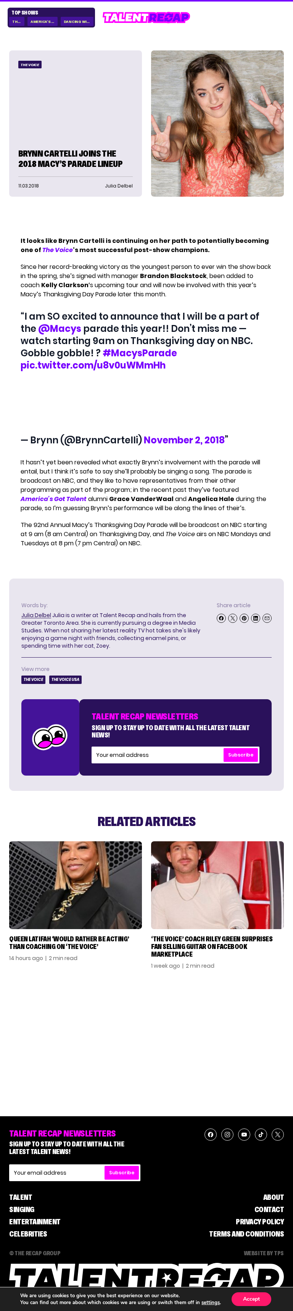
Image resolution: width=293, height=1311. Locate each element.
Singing (21, 1209)
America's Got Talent (44, 21)
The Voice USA (65, 679)
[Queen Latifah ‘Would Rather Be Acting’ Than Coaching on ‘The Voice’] (75, 885)
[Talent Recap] (146, 17)
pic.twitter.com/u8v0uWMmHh (93, 365)
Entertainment (35, 1221)
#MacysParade (140, 353)
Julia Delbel (36, 615)
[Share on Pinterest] (244, 618)
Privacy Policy (260, 1221)
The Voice (18, 21)
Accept (251, 1299)
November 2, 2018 (184, 440)
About (273, 1197)
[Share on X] (232, 618)
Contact (269, 1209)
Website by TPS (264, 1253)
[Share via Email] (267, 618)
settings (210, 1302)
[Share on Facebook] (221, 618)
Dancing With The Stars (79, 21)
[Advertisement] (146, 403)
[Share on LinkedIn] (255, 618)
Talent (20, 1197)
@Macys (59, 328)
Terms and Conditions (246, 1234)
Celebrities (28, 1234)
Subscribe (240, 755)
